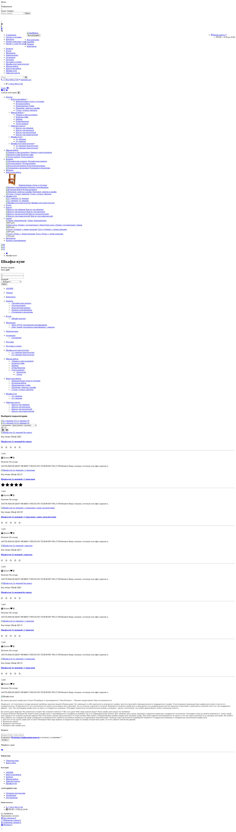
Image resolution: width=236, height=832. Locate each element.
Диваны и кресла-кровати (26, 115)
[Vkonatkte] (2, 750)
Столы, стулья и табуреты (26, 110)
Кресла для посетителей (26, 132)
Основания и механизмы (39, 168)
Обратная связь (12, 761)
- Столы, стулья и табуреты (22, 390)
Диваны (30, 44)
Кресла (9, 207)
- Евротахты (21, 372)
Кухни (8, 51)
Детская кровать (29, 163)
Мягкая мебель (12, 66)
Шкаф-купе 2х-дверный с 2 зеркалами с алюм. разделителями (28, 517)
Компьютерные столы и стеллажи (30, 101)
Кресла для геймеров (24, 128)
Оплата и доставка (14, 37)
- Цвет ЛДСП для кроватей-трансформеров (29, 325)
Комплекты (32, 46)
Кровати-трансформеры (38, 187)
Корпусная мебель (13, 68)
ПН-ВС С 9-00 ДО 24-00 (16, 44)
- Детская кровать (18, 305)
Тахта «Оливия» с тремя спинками (52, 229)
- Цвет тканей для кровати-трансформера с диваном (32, 327)
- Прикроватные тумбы (20, 385)
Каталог (9, 97)
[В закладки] (11, 458)
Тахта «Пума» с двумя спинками (49, 234)
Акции (9, 218)
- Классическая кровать (20, 308)
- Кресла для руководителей (22, 411)
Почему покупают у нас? (16, 41)
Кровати (9, 48)
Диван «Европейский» (37, 221)
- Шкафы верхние (18, 318)
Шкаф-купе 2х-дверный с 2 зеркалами (18, 479)
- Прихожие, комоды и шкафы (23, 387)
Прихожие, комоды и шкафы (28, 108)
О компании (11, 35)
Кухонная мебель (23, 104)
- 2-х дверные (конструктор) (22, 352)
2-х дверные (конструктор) (27, 146)
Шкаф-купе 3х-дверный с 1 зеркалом (17, 630)
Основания (10, 57)
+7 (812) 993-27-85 (15, 84)
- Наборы (15, 365)
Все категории (33, 40)
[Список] (3, 430)
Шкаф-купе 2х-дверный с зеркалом (16, 555)
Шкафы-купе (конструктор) (17, 64)
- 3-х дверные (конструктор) (22, 355)
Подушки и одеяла (14, 62)
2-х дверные (21, 139)
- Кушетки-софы (17, 363)
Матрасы (9, 170)
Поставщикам (12, 798)
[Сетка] (7, 430)
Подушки (10, 60)
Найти (4, 284)
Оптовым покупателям (15, 793)
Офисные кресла (13, 73)
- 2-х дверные (16, 396)
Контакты (10, 39)
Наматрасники (12, 55)
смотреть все (26, 80)
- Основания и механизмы (22, 312)
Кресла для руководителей (27, 135)
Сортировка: (6, 425)
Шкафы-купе (11, 71)
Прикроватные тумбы (25, 106)
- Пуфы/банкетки (18, 368)
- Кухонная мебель (18, 383)
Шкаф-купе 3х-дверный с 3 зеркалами (18, 668)
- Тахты (19, 374)
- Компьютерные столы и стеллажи (25, 381)
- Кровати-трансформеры (21, 310)
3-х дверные (21, 141)
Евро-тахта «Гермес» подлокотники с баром (63, 225)
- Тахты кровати (17, 370)
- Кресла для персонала (20, 407)
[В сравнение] (14, 458)
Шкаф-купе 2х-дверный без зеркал (16, 441)
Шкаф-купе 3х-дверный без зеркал (16, 592)
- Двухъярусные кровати (21, 303)
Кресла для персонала (25, 130)
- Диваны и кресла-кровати (22, 361)
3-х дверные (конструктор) (27, 148)
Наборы (19, 119)
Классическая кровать (36, 166)
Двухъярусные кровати (37, 161)
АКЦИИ (30, 42)
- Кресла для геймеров (20, 405)
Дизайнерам (11, 795)
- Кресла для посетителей (21, 409)
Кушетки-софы (22, 117)
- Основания (16, 338)
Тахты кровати (22, 124)
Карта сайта (11, 763)
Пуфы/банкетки (22, 121)
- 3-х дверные (16, 398)
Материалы (10, 53)
